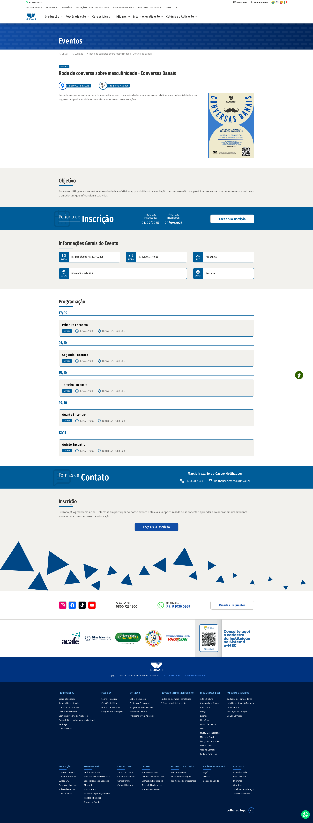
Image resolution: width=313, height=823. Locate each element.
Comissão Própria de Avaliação (73, 716)
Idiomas (121, 16)
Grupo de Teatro (208, 724)
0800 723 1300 (126, 606)
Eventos (203, 716)
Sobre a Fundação (67, 699)
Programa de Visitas (209, 741)
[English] (277, 1)
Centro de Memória (68, 711)
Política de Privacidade (195, 675)
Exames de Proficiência (152, 781)
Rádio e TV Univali (208, 754)
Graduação (52, 16)
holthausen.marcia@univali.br (232, 481)
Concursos (205, 707)
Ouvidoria (238, 785)
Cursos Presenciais (67, 776)
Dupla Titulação (178, 772)
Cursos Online (123, 781)
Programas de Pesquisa (112, 711)
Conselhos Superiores (69, 707)
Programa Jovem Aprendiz (142, 716)
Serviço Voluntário (138, 711)
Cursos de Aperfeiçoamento (97, 793)
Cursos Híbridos (125, 785)
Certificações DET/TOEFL (153, 776)
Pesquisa (50, 7)
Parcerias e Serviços (148, 7)
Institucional (33, 7)
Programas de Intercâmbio (183, 781)
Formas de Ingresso (68, 785)
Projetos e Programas (140, 703)
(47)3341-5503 (194, 481)
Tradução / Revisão (151, 789)
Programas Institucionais (141, 707)
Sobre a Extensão (138, 699)
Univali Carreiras (208, 745)
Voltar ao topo (236, 810)
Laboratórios (233, 707)
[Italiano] (285, 1)
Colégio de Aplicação (180, 16)
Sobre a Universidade (69, 703)
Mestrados (89, 785)
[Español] (281, 1)
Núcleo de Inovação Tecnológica (176, 699)
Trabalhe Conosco (241, 793)
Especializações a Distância (96, 781)
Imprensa (237, 781)
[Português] (273, 1)
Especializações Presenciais (97, 776)
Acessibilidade (240, 772)
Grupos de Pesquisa (110, 707)
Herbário (204, 720)
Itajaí (205, 772)
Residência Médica (92, 798)
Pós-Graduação (76, 16)
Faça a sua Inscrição (232, 219)
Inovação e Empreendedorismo (92, 7)
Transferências (65, 793)
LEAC (202, 728)
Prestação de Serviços (237, 711)
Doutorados (90, 789)
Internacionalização (146, 16)
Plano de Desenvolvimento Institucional (77, 720)
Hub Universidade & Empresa (240, 703)
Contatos (170, 7)
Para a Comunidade (123, 7)
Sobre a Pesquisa (109, 699)
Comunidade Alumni (209, 703)
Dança (203, 711)
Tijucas (206, 776)
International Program (181, 776)
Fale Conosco (239, 776)
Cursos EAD (64, 781)
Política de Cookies (172, 675)
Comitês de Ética (109, 703)
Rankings (63, 724)
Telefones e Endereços (243, 789)
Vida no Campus (207, 750)
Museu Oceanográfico (210, 733)
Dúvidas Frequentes (232, 605)
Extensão (66, 7)
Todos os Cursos (67, 772)
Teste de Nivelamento (152, 785)
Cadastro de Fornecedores (239, 699)
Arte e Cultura (206, 699)
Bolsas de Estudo (67, 789)
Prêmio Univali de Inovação (173, 703)
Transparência (65, 728)
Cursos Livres (101, 16)
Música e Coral (207, 737)
